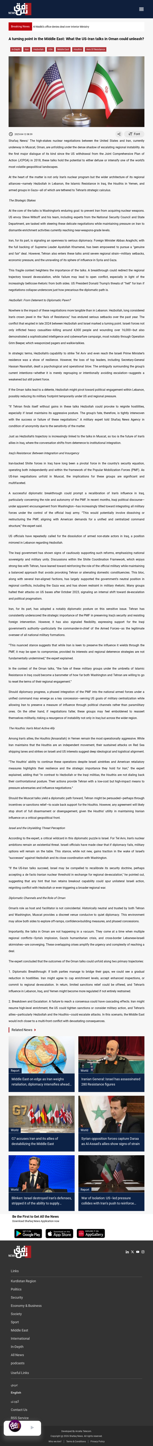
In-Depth (16, 49)
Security (17, 1297)
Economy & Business (26, 1306)
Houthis (78, 49)
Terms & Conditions (76, 1441)
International (20, 1338)
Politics (16, 1289)
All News (17, 1355)
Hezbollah (38, 49)
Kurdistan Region (23, 1281)
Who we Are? (55, 1441)
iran (27, 49)
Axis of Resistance (95, 49)
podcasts (17, 1363)
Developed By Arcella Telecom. (76, 1431)
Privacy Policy (97, 1441)
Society (16, 1314)
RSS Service (20, 1418)
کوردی (15, 1401)
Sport (15, 1322)
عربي (14, 1385)
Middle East (63, 49)
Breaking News (20, 26)
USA (50, 49)
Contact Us (19, 1410)
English (16, 1393)
